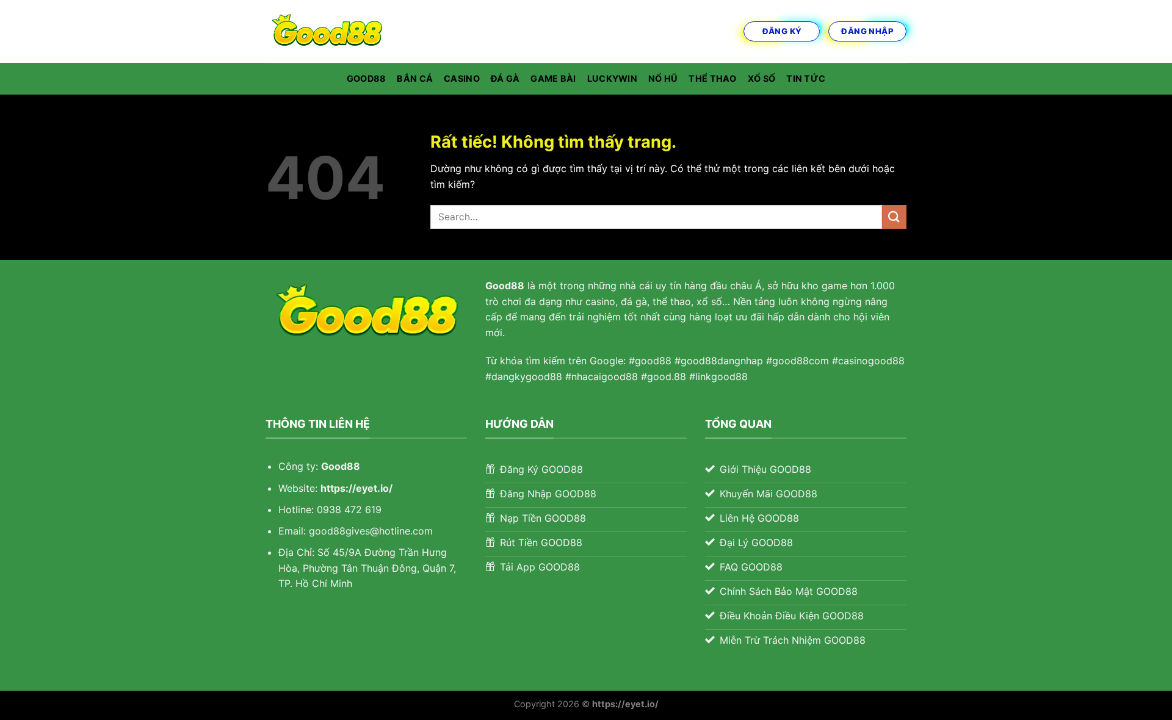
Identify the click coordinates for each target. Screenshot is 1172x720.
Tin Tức (805, 78)
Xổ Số (761, 78)
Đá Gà (505, 78)
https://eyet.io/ (356, 488)
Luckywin (612, 78)
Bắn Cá (415, 78)
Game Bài (553, 78)
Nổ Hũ (663, 78)
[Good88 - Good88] (327, 31)
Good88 (366, 78)
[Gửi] (894, 217)
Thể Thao (712, 78)
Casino (462, 78)
